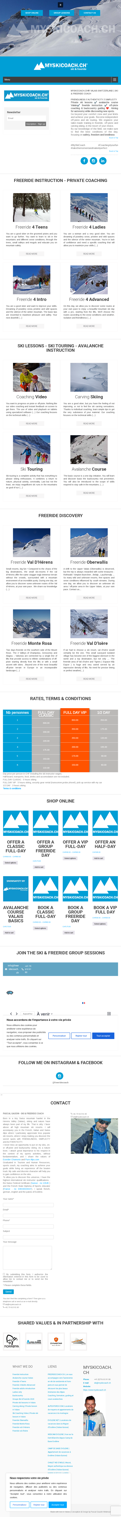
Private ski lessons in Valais (24, 1403)
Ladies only (17, 1392)
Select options (10, 863)
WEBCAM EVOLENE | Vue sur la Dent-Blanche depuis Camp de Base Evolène (60, 1437)
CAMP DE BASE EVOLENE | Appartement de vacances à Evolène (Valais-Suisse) (59, 1452)
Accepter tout (57, 1505)
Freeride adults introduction (24, 1389)
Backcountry (18, 1396)
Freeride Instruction (20, 1374)
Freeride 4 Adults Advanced (24, 1385)
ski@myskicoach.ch (102, 1383)
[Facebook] (84, 160)
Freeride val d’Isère (20, 1431)
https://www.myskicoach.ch (94, 1390)
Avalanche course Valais (23, 1378)
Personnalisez (19, 1505)
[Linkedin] (103, 160)
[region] (38, 1492)
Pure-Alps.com (32, 1159)
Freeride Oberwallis (20, 1420)
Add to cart (39, 867)
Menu (7, 79)
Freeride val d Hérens (21, 1427)
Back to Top (113, 138)
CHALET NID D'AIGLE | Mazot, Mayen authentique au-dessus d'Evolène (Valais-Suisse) (60, 1466)
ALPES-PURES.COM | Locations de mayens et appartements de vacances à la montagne (60, 1409)
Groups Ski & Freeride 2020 (23, 1399)
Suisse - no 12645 (40, 1183)
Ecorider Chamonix (12, 1159)
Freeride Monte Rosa (21, 1424)
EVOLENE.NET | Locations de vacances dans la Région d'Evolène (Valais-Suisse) (59, 1423)
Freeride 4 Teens (19, 1381)
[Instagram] (93, 160)
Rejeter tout (38, 1505)
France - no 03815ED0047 (17, 1189)
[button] (60, 4)
